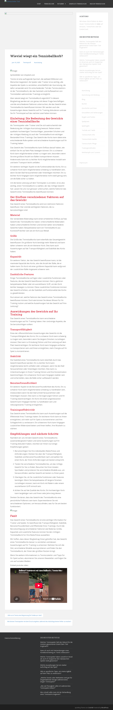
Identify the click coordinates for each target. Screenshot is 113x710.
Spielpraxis (85, 121)
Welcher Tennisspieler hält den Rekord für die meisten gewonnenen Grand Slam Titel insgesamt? (90, 44)
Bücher (84, 104)
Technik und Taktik (88, 130)
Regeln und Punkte (88, 117)
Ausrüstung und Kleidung (90, 95)
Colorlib (90, 708)
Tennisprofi (27, 62)
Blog (83, 99)
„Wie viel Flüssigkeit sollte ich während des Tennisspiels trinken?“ (55, 687)
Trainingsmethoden (89, 148)
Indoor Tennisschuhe (97, 4)
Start (39, 4)
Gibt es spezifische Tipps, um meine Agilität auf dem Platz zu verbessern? (90, 79)
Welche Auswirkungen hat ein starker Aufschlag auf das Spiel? (90, 71)
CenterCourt (83, 29)
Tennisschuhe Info (88, 135)
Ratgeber (60, 4)
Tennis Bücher (49, 4)
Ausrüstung (38, 62)
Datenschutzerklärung (12, 638)
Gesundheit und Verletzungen (92, 113)
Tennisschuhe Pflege (89, 144)
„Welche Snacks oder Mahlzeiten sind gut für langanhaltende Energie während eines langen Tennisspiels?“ (56, 680)
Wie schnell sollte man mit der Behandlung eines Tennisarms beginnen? (55, 693)
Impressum (83, 163)
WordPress (104, 708)
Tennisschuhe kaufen (89, 139)
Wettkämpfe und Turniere (91, 152)
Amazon (82, 27)
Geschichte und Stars (89, 108)
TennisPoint (90, 27)
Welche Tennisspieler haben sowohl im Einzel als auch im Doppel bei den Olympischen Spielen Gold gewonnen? (92, 63)
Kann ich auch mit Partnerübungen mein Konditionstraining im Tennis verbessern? (91, 54)
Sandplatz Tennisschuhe (78, 4)
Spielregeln (85, 126)
